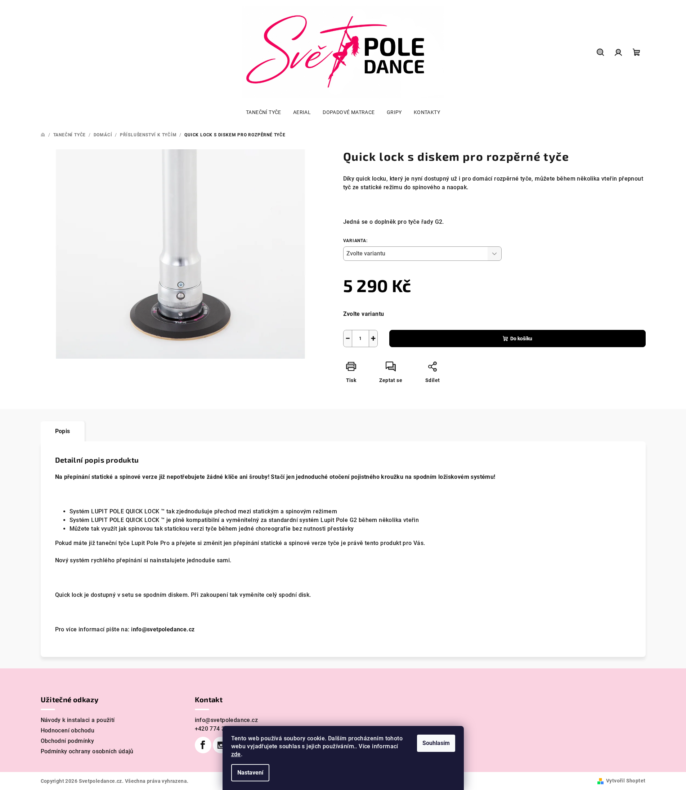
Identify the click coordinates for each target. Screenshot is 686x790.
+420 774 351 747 (219, 728)
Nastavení (250, 772)
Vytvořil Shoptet (625, 781)
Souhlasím (436, 743)
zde (236, 754)
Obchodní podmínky (67, 740)
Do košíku (521, 338)
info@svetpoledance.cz (226, 720)
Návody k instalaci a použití (78, 720)
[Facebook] (203, 745)
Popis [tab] (62, 431)
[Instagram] (221, 745)
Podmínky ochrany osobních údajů (87, 751)
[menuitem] (263, 112)
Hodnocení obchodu (68, 730)
